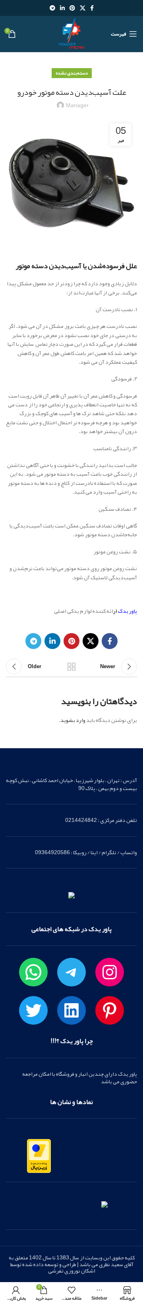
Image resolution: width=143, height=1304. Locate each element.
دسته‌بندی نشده (72, 73)
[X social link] (82, 8)
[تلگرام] (71, 972)
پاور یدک (127, 610)
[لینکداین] (71, 1010)
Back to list (71, 667)
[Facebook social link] (92, 8)
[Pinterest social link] (72, 8)
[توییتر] (33, 1010)
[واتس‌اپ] (33, 972)
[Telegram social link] (52, 8)
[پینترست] (109, 1010)
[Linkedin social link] (62, 8)
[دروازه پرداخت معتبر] (39, 1157)
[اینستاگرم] (109, 972)
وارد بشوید (72, 720)
